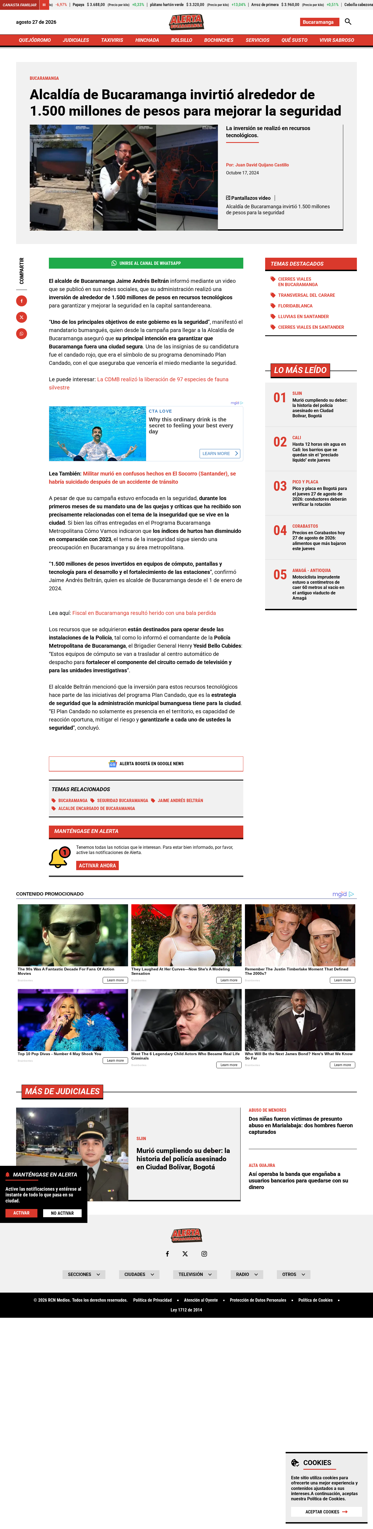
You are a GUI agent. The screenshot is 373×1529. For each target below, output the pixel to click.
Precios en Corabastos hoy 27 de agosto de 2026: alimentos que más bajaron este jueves (319, 540)
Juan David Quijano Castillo (262, 165)
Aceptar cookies (322, 1512)
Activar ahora (97, 865)
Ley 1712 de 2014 (186, 1310)
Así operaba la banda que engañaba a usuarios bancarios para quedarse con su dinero (298, 1180)
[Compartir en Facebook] (21, 300)
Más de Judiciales (62, 1091)
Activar (21, 1213)
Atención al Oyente (201, 1300)
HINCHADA (147, 40)
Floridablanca (295, 306)
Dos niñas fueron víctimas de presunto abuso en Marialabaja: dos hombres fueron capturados (301, 1125)
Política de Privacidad (152, 1300)
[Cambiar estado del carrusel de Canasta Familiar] (44, 5)
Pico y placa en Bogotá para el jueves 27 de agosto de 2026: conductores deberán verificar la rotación (319, 496)
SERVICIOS (258, 40)
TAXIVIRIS (112, 40)
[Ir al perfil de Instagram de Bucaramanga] (204, 1254)
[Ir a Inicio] (186, 22)
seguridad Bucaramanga (122, 800)
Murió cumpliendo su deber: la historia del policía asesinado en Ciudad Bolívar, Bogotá (320, 408)
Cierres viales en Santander (311, 327)
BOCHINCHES (218, 40)
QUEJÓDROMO (35, 40)
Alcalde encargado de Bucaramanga (96, 808)
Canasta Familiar (20, 5)
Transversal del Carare (306, 295)
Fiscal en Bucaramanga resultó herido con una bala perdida (144, 613)
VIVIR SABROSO (336, 40)
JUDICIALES (76, 40)
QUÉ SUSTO (294, 40)
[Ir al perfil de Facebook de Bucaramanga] (167, 1254)
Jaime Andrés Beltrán (180, 800)
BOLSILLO (181, 40)
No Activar (62, 1213)
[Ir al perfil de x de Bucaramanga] (185, 1254)
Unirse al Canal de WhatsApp (150, 263)
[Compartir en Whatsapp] (21, 333)
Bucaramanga (73, 800)
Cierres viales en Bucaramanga (298, 282)
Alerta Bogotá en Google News (152, 763)
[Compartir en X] (21, 317)
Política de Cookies (326, 1498)
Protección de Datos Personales (258, 1300)
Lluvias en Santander (303, 316)
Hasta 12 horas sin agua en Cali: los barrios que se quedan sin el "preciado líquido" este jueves (319, 452)
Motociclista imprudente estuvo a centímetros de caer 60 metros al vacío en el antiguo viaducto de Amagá (318, 587)
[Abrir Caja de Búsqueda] (348, 22)
